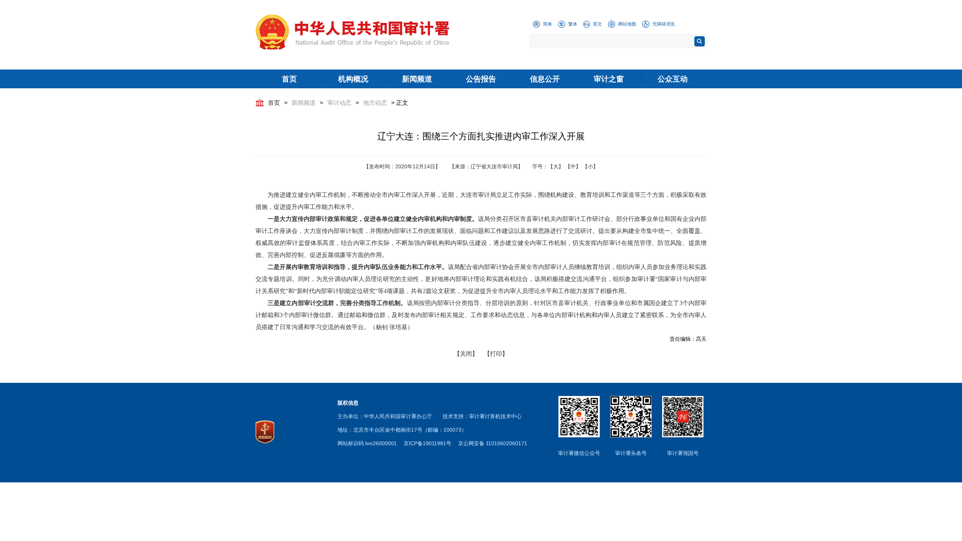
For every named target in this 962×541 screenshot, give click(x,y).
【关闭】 (466, 354)
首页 (274, 103)
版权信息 (347, 403)
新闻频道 (304, 103)
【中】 (573, 166)
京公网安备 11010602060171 (492, 443)
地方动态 (375, 103)
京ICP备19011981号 (427, 443)
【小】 (590, 166)
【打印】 (496, 354)
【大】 (556, 166)
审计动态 (339, 103)
